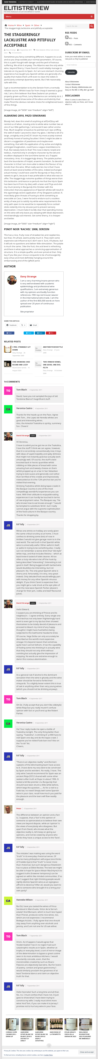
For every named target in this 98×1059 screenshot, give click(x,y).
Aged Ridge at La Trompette (86, 2)
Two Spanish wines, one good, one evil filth (52, 365)
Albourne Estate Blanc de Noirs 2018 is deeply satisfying (49, 2)
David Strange (22, 435)
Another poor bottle (53, 347)
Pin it (51, 333)
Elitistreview (26, 8)
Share (10, 333)
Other (36, 25)
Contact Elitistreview (72, 84)
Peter (18, 808)
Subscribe (71, 72)
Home (11, 25)
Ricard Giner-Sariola (19, 368)
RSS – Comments (75, 45)
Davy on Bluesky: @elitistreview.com (78, 87)
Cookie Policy (48, 1055)
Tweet (29, 333)
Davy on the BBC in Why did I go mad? (79, 90)
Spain (27, 25)
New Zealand (40, 50)
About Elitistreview (72, 82)
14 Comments (17, 53)
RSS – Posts (73, 38)
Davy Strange (11, 50)
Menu (8, 16)
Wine (19, 25)
